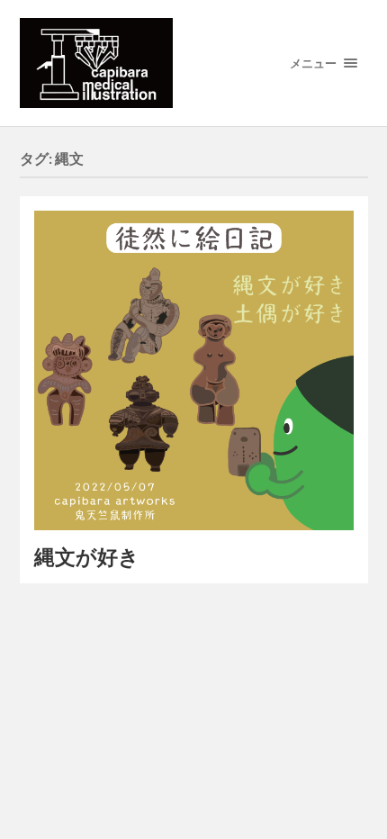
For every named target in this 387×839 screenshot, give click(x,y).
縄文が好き (87, 557)
